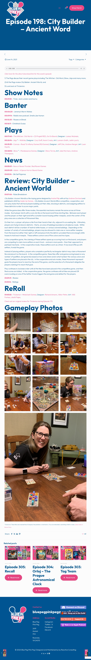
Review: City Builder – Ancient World (40, 184)
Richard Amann (51, 295)
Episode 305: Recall (15, 569)
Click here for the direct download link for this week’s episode (28, 74)
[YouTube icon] (45, 653)
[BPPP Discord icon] (49, 653)
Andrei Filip (55, 198)
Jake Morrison (65, 151)
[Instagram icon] (47, 653)
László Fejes (15, 297)
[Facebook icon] (42, 653)
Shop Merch (77, 8)
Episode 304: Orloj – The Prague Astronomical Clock (44, 575)
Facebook (49, 627)
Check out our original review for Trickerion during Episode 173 (28, 301)
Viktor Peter (62, 295)
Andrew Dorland (75, 198)
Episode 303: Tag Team (71, 569)
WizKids (23, 140)
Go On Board (52, 136)
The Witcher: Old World (23, 136)
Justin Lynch (73, 140)
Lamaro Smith (62, 140)
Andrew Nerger (71, 144)
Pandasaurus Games (29, 151)
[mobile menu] (59, 7)
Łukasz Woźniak (72, 136)
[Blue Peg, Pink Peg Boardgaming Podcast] (15, 10)
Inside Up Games (26, 201)
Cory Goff (38, 140)
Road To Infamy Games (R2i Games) (35, 144)
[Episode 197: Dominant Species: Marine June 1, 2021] (3, 652)
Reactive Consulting (68, 650)
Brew (16, 151)
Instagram (49, 622)
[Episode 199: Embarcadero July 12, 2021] (88, 652)
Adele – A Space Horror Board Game (28, 170)
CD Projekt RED (40, 136)
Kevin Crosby (48, 140)
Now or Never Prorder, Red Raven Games (29, 166)
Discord (48, 630)
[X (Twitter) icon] (43, 653)
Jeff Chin (61, 144)
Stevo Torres (50, 151)
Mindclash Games (29, 295)
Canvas (16, 144)
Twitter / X (49, 624)
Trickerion (17, 295)
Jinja (15, 140)
